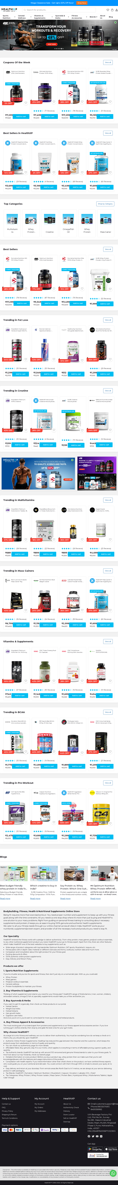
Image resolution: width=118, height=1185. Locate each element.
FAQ (3, 1107)
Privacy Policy (7, 1111)
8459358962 (96, 1109)
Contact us (6, 1104)
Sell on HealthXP (70, 1118)
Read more (5, 898)
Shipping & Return (9, 1115)
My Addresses (40, 1111)
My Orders (39, 1107)
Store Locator (68, 1115)
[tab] (56, 48)
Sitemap (66, 1122)
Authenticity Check (71, 1107)
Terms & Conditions (9, 1118)
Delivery (66, 1111)
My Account (39, 1104)
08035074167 (103, 1107)
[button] (107, 10)
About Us (67, 1104)
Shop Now (82, 3)
